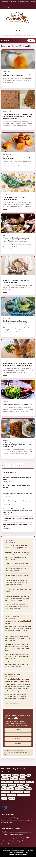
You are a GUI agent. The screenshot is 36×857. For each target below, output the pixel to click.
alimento (4, 785)
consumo (22, 778)
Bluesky (18, 743)
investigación (12, 785)
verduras (4, 798)
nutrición (23, 775)
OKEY (11, 854)
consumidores (5, 791)
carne (26, 785)
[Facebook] (2, 7)
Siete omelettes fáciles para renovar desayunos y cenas (16, 502)
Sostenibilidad (14, 778)
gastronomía (5, 778)
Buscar (31, 40)
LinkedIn (18, 739)
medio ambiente (11, 795)
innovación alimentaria (23, 795)
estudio (17, 781)
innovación (11, 798)
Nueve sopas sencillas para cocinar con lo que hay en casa (17, 525)
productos (20, 785)
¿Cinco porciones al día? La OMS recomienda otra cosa (14, 198)
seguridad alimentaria (7, 781)
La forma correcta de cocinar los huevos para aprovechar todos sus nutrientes (17, 75)
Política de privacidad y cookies (8, 4)
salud (28, 775)
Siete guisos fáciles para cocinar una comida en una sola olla (17, 494)
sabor (22, 781)
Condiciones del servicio (22, 4)
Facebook (18, 729)
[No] (34, 852)
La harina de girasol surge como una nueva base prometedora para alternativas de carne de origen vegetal (17, 445)
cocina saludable (20, 788)
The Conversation (6, 775)
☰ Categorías (5, 40)
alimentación (30, 781)
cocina (3, 795)
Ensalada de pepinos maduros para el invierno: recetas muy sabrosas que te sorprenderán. (15, 323)
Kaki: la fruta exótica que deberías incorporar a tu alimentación (18, 158)
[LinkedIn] (9, 7)
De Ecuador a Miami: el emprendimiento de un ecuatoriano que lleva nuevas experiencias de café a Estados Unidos (17, 510)
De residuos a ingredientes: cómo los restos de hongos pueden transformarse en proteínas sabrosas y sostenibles (18, 116)
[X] (5, 7)
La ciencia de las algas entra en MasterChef (17, 404)
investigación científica (7, 788)
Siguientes (19, 465)
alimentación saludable (17, 791)
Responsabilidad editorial (23, 1)
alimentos (15, 775)
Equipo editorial (12, 1)
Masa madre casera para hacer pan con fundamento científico (16, 281)
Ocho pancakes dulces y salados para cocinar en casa (18, 518)
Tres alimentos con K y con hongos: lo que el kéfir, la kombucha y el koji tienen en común (17, 364)
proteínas (28, 788)
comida (27, 791)
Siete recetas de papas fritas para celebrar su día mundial (16, 486)
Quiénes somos (4, 1)
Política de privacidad (20, 854)
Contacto (33, 1)
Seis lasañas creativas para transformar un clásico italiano (17, 478)
